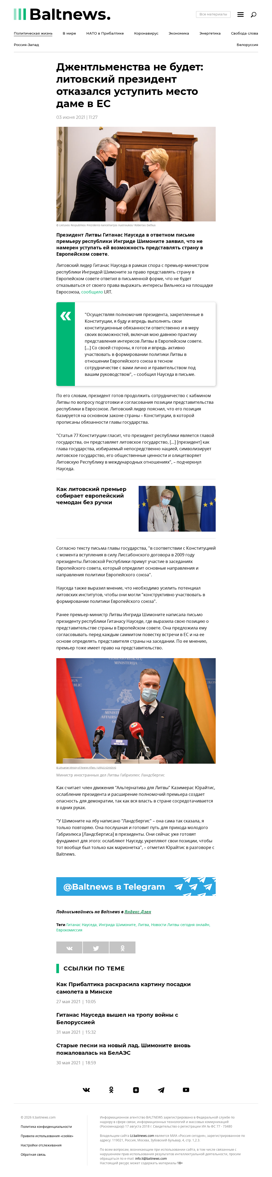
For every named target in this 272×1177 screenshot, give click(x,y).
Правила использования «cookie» (47, 1136)
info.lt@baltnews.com (151, 1158)
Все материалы (213, 14)
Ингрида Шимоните (117, 925)
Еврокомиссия (69, 930)
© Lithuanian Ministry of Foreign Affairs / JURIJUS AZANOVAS (86, 767)
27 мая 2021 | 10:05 (76, 1002)
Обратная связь (33, 1154)
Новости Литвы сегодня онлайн (180, 925)
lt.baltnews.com (142, 1136)
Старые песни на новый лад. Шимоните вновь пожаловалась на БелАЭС (123, 1049)
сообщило (92, 292)
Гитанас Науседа (81, 925)
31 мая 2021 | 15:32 (76, 1032)
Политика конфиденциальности (46, 1126)
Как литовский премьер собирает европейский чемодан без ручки (91, 496)
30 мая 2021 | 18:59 (76, 1063)
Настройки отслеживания (41, 1145)
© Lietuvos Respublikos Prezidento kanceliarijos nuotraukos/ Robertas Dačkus (106, 225)
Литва (143, 925)
